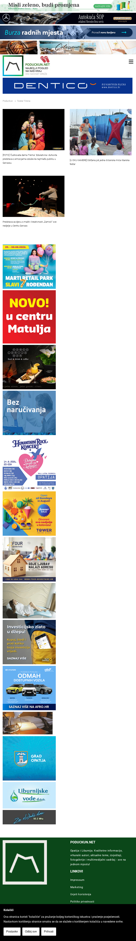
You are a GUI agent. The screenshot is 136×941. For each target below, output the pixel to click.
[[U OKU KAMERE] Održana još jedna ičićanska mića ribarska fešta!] (101, 132)
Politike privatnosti (82, 901)
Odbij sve (31, 931)
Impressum (77, 880)
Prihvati (48, 931)
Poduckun (8, 101)
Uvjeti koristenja (80, 894)
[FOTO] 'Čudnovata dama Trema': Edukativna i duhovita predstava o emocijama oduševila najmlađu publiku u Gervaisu (30, 159)
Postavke (12, 931)
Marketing (76, 887)
